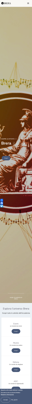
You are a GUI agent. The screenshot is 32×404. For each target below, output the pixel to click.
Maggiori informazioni (7, 394)
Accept (5, 399)
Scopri (6, 158)
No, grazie (14, 399)
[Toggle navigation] (28, 3)
